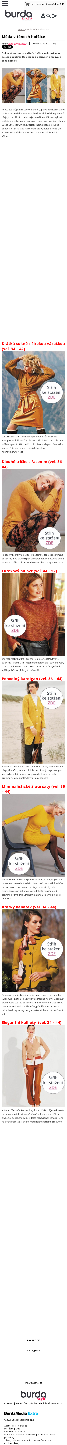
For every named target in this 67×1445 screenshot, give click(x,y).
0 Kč (62, 4)
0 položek (51, 4)
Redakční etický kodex (26, 1403)
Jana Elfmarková (17, 43)
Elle (14, 1425)
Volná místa (10, 1431)
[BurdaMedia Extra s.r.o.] (21, 1414)
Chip (18, 1428)
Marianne (22, 1425)
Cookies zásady (12, 1443)
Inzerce (21, 1431)
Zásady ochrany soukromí (17, 1440)
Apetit (7, 1425)
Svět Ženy (8, 1428)
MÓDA (21, 29)
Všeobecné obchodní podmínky (19, 1434)
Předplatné (44, 1403)
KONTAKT (9, 1403)
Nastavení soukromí (41, 1440)
